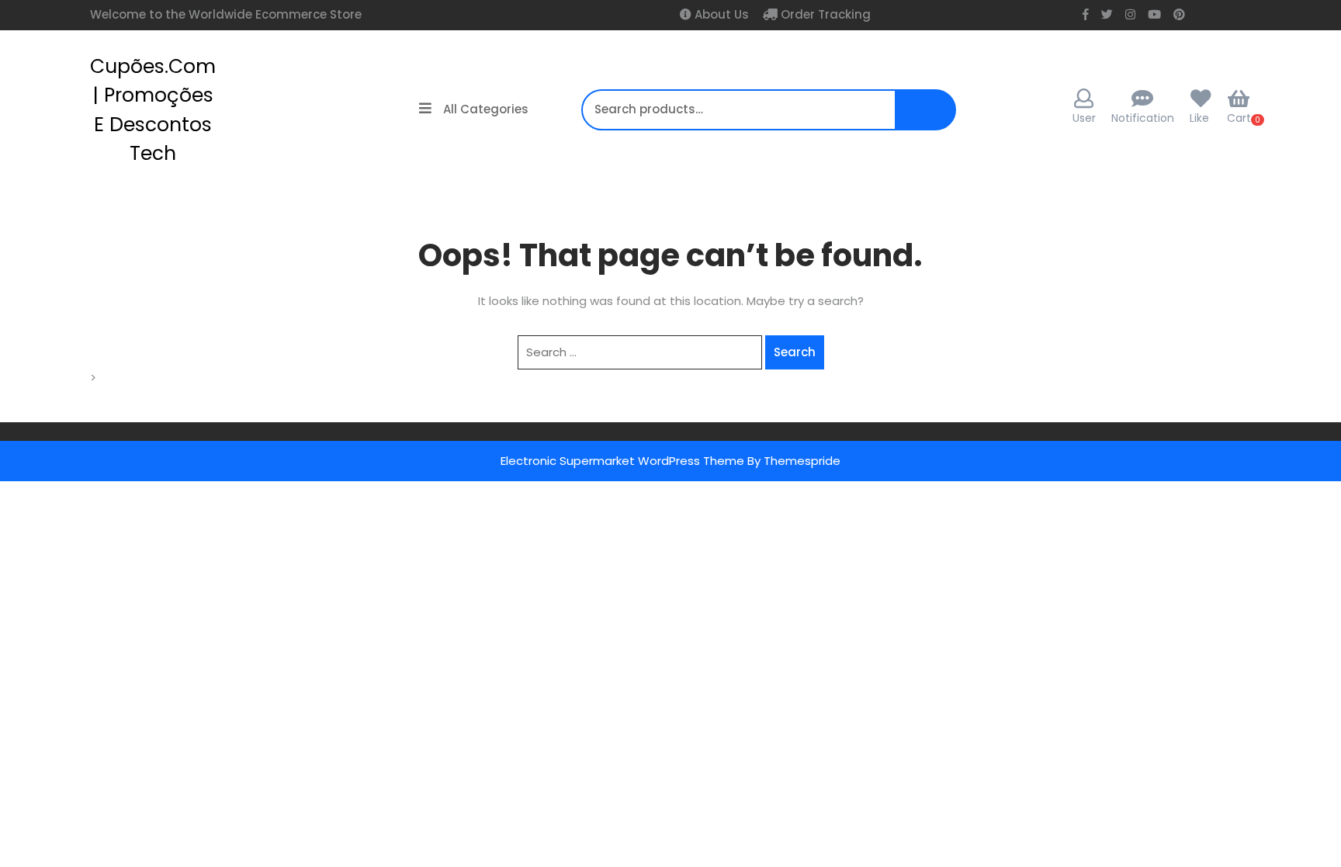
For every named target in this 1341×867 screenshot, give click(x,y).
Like (1199, 118)
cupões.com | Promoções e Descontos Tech (153, 110)
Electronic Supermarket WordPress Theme (622, 461)
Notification (1142, 118)
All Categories (485, 109)
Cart (1239, 118)
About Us (720, 14)
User (1084, 118)
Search (929, 117)
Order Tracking (824, 14)
